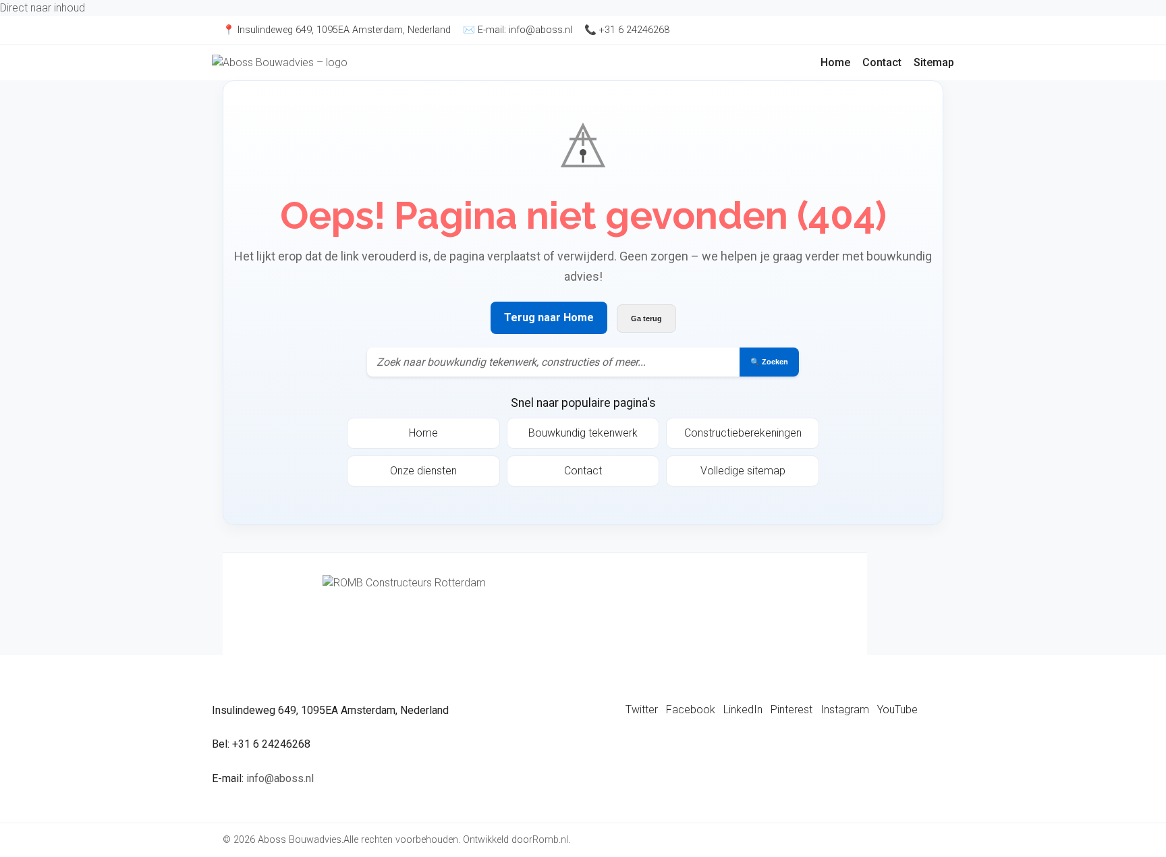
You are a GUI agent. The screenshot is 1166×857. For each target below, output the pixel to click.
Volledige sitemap (742, 470)
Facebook (690, 709)
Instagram (845, 709)
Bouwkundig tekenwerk (583, 432)
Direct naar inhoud (42, 7)
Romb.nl (550, 840)
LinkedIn (742, 709)
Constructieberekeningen (743, 432)
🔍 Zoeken (769, 362)
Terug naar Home (549, 317)
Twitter (642, 709)
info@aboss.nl (540, 30)
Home (835, 62)
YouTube (897, 709)
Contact (881, 62)
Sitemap (934, 62)
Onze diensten (423, 470)
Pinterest (791, 709)
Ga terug (646, 318)
